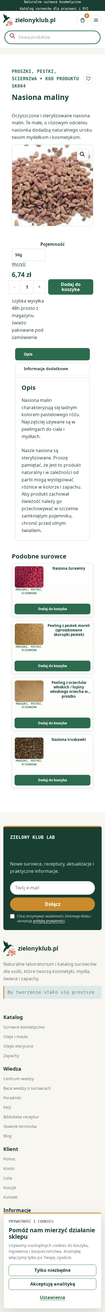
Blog (7, 1136)
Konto (8, 1168)
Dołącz (52, 904)
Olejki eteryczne (18, 1046)
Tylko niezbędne (52, 1270)
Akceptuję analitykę (52, 1284)
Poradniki (12, 1097)
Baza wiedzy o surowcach (27, 1088)
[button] (83, 155)
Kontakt (10, 1197)
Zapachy (11, 1055)
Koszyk (9, 1187)
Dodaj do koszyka (71, 286)
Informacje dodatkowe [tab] (46, 368)
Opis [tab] (28, 354)
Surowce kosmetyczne (24, 1027)
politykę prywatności (49, 921)
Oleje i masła (15, 1036)
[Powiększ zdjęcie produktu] (52, 185)
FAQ (7, 1107)
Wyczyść (19, 264)
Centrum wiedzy (18, 1078)
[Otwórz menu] (96, 20)
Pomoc (9, 1159)
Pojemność (52, 244)
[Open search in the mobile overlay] (52, 37)
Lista (7, 1178)
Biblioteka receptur (21, 1116)
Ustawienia (52, 1297)
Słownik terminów (20, 1126)
